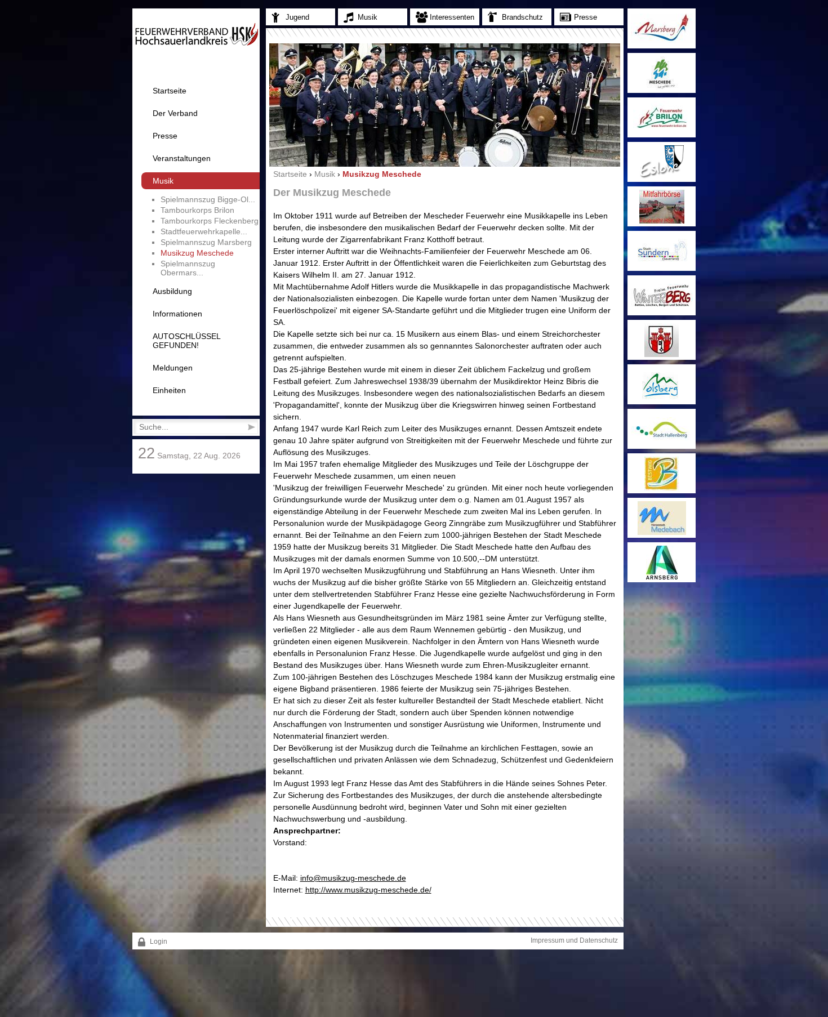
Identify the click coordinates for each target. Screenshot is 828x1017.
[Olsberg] (661, 384)
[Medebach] (661, 518)
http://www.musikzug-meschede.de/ (368, 889)
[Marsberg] (661, 28)
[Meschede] (661, 73)
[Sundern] (661, 251)
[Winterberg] (661, 295)
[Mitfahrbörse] (661, 206)
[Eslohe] (661, 162)
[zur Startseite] (196, 43)
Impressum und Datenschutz (574, 940)
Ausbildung (172, 291)
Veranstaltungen (182, 158)
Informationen (177, 313)
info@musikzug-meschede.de (353, 877)
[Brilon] (661, 117)
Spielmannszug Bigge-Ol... (208, 199)
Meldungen (173, 367)
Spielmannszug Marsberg (206, 242)
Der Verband (175, 113)
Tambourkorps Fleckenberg (210, 220)
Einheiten (169, 390)
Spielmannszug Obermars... (188, 268)
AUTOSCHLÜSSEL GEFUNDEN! (186, 341)
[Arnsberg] (661, 562)
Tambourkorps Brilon (197, 210)
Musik (163, 180)
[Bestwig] (661, 473)
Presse (165, 135)
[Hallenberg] (661, 429)
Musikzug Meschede (197, 252)
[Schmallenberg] (661, 340)
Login (157, 941)
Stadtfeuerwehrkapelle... (204, 231)
